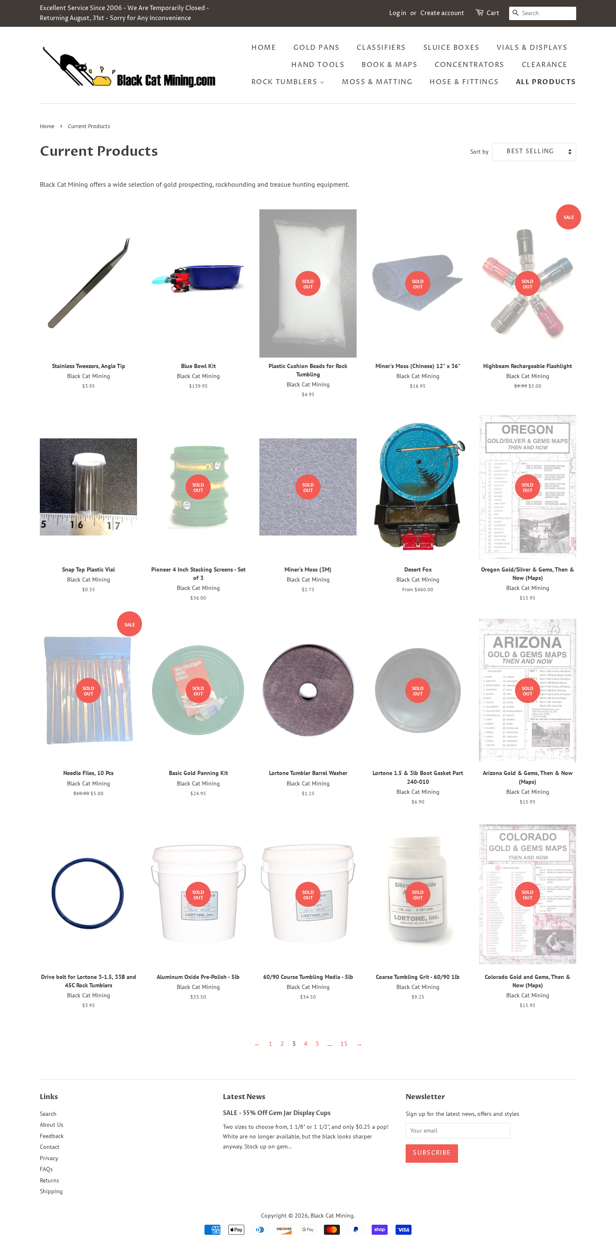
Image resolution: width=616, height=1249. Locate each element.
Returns (49, 1180)
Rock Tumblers (285, 82)
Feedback (52, 1136)
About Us (51, 1124)
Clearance (545, 65)
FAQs (46, 1169)
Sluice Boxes (451, 47)
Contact (50, 1147)
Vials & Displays (532, 47)
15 (344, 1043)
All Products (546, 82)
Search (48, 1114)
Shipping (51, 1191)
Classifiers (381, 47)
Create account (442, 13)
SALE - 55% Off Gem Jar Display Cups (277, 1113)
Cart (493, 13)
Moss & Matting (377, 82)
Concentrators (470, 65)
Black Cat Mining (332, 1215)
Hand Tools (317, 65)
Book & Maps (390, 65)
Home (263, 47)
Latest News (244, 1097)
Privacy (49, 1158)
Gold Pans (316, 47)
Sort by (479, 151)
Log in (397, 13)
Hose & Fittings (464, 82)
